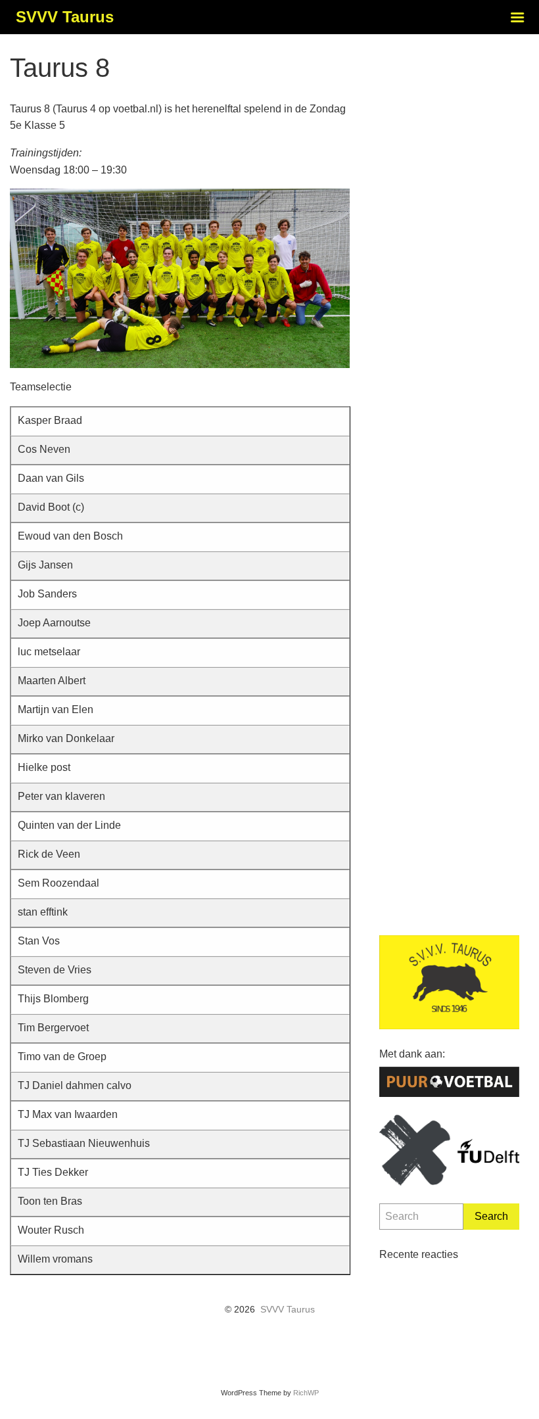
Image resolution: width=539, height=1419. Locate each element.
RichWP (306, 1393)
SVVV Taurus (287, 1309)
